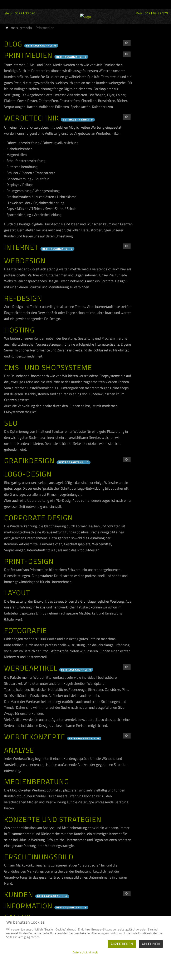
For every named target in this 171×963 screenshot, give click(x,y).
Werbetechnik (31, 117)
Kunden (18, 894)
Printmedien (28, 55)
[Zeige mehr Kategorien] (127, 43)
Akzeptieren (122, 944)
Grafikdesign (29, 460)
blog (13, 43)
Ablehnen (151, 944)
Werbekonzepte (34, 736)
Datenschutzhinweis (85, 952)
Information (28, 905)
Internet (21, 247)
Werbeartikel (30, 667)
